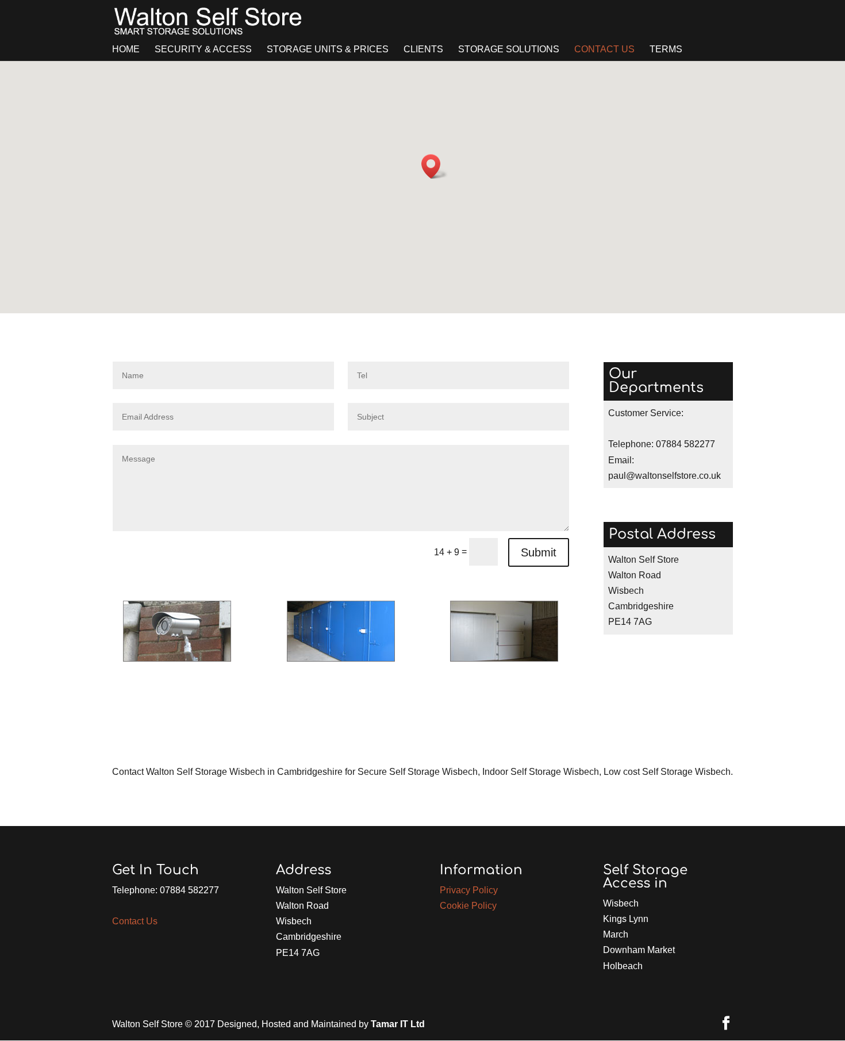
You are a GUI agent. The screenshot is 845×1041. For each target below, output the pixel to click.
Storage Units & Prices (328, 49)
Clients (423, 49)
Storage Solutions (508, 49)
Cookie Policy (468, 906)
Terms (666, 49)
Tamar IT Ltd (398, 1024)
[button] (434, 166)
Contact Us (604, 49)
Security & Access (203, 49)
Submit (538, 552)
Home (126, 49)
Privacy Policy (469, 890)
